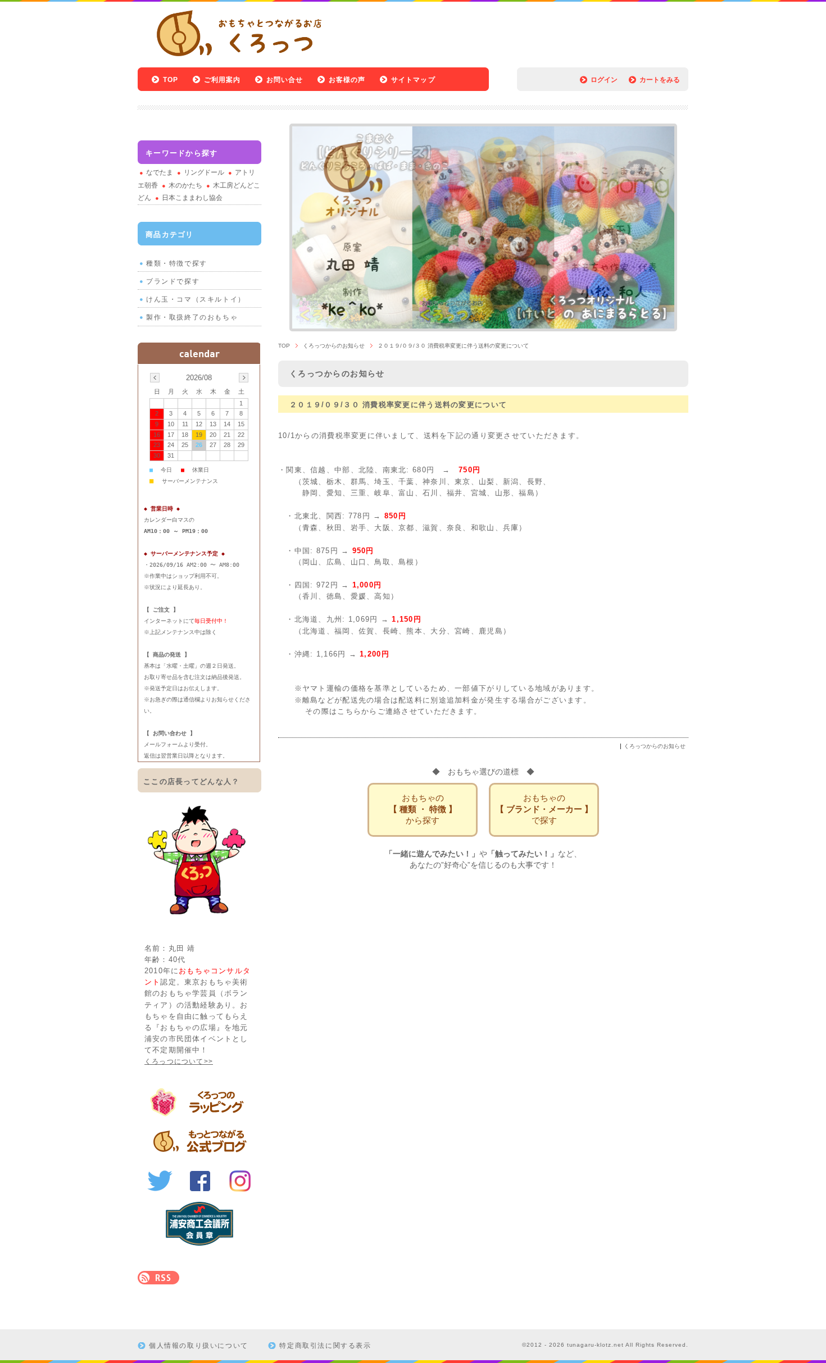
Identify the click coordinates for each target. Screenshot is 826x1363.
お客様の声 (347, 80)
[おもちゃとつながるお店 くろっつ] (231, 60)
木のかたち (185, 185)
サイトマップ (413, 80)
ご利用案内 (222, 80)
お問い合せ (284, 80)
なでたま (159, 172)
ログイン (604, 80)
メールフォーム (163, 744)
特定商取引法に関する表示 (325, 1346)
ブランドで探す (172, 281)
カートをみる (659, 80)
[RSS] (158, 1278)
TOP (171, 80)
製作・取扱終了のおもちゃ (192, 317)
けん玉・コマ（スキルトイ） (196, 299)
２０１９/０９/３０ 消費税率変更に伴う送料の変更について (398, 404)
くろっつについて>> (178, 1061)
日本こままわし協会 (192, 198)
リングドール (204, 172)
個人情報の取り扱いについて (198, 1346)
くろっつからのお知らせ (334, 346)
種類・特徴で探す (176, 263)
